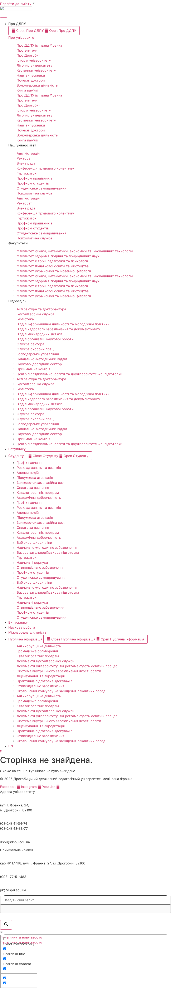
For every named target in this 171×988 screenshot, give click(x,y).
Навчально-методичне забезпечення (47, 547)
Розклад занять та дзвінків (39, 468)
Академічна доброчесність (39, 497)
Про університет (22, 37)
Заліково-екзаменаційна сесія (41, 482)
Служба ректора (30, 344)
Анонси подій (28, 472)
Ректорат (24, 158)
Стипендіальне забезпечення (40, 567)
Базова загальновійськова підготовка (48, 552)
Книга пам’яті (27, 90)
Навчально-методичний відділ (42, 359)
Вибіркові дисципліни (34, 542)
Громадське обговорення (38, 651)
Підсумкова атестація (35, 477)
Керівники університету (36, 70)
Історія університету (34, 60)
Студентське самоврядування (41, 188)
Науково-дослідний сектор (39, 364)
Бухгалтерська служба (35, 314)
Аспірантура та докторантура (41, 309)
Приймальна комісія (33, 369)
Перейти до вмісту (16, 4)
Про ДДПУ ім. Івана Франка (39, 45)
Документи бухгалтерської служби (45, 661)
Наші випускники (31, 75)
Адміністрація (28, 153)
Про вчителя (27, 50)
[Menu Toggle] (3, 19)
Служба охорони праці (35, 349)
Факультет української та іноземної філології (54, 271)
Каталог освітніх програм (38, 492)
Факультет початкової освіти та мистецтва (53, 266)
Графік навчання (30, 463)
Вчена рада (26, 163)
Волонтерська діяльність (37, 85)
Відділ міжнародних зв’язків (40, 334)
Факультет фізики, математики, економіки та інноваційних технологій (75, 251)
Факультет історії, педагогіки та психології (52, 261)
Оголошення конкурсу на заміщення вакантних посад (61, 691)
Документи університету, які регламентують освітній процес (67, 666)
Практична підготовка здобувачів (44, 681)
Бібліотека (25, 319)
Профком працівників (34, 178)
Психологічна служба (34, 193)
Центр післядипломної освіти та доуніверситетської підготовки (69, 374)
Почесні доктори (31, 80)
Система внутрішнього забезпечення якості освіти (59, 671)
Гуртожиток (26, 173)
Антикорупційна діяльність (39, 646)
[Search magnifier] (6, 925)
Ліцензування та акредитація (41, 676)
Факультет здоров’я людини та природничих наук (58, 256)
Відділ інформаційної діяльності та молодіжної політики (63, 324)
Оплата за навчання (33, 487)
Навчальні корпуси (32, 562)
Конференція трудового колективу (45, 168)
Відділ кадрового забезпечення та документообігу (58, 329)
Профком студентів (33, 183)
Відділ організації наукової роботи (45, 339)
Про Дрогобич (28, 55)
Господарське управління (38, 354)
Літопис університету (34, 65)
